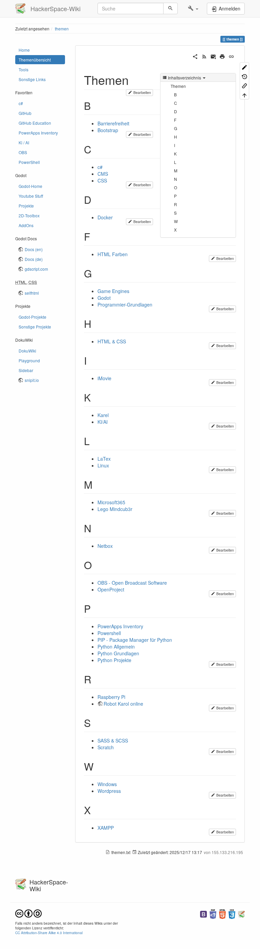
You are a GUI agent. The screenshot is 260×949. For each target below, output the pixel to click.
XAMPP (106, 827)
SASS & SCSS (113, 740)
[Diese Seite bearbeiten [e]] (244, 67)
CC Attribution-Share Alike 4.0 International (49, 932)
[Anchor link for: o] (97, 565)
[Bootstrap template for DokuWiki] (203, 913)
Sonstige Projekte (35, 327)
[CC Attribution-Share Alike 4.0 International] (28, 913)
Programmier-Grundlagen (125, 304)
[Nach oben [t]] (244, 94)
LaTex (104, 458)
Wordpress (109, 790)
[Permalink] (231, 55)
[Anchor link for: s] (96, 722)
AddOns (26, 225)
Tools (23, 69)
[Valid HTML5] (222, 913)
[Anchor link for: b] (96, 105)
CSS (102, 180)
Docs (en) (34, 249)
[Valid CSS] (232, 913)
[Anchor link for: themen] (135, 79)
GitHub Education (35, 123)
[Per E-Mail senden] (213, 55)
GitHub (25, 113)
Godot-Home (30, 186)
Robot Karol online (123, 703)
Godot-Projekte (32, 317)
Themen (178, 86)
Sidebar (26, 370)
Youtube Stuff (31, 196)
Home (24, 50)
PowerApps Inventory (38, 133)
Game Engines (113, 291)
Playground (29, 360)
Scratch (106, 747)
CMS (103, 173)
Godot (104, 297)
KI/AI (103, 421)
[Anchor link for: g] (97, 273)
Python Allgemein (116, 646)
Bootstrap (108, 130)
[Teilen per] (195, 55)
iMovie (104, 378)
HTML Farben (113, 254)
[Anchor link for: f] (95, 236)
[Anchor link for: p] (96, 608)
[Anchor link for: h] (96, 323)
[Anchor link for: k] (96, 397)
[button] (193, 8)
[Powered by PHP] (213, 913)
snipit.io (32, 380)
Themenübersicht (35, 60)
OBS (23, 152)
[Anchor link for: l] (95, 441)
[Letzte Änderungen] (204, 55)
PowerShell (29, 162)
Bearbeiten (141, 92)
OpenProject (111, 589)
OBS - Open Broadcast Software (132, 582)
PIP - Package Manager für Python (135, 639)
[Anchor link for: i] (92, 360)
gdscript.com (36, 269)
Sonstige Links (32, 79)
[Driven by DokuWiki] (241, 913)
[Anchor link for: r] (96, 679)
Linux (103, 465)
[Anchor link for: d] (96, 199)
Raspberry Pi (111, 697)
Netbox (105, 545)
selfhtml (32, 293)
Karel (103, 415)
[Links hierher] (244, 85)
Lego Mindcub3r (115, 509)
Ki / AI (24, 142)
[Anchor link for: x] (96, 810)
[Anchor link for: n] (96, 528)
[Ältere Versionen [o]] (244, 76)
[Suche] (170, 8)
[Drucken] (222, 55)
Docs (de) (34, 259)
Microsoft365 (111, 502)
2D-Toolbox (29, 215)
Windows (107, 784)
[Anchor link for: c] (96, 149)
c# (21, 103)
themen (62, 28)
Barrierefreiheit (113, 123)
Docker (105, 217)
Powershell (109, 633)
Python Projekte (114, 660)
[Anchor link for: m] (97, 484)
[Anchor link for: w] (98, 766)
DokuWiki (27, 351)
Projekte (26, 206)
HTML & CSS (112, 341)
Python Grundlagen (118, 653)
